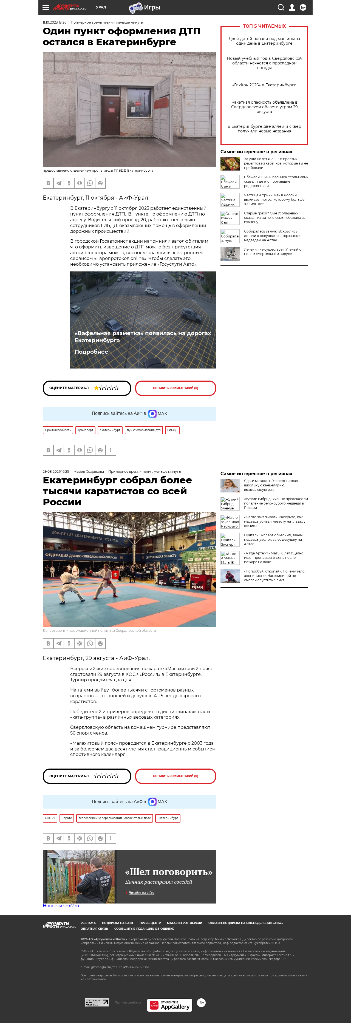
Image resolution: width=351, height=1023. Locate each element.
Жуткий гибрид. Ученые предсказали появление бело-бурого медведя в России (276, 503)
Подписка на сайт (117, 923)
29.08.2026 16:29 (56, 471)
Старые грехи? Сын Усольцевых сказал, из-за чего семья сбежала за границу (274, 217)
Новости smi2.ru (61, 905)
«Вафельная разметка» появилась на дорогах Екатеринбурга (143, 337)
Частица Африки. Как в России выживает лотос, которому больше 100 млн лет (274, 199)
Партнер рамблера (128, 1002)
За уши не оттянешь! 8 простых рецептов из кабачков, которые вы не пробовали (276, 163)
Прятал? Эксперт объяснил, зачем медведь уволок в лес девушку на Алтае (273, 539)
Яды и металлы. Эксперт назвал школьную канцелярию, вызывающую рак (271, 485)
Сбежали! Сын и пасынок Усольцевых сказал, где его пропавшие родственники (276, 181)
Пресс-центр (150, 923)
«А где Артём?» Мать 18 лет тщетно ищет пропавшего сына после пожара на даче (274, 557)
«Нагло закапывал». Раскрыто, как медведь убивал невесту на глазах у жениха (274, 521)
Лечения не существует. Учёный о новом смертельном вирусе (272, 251)
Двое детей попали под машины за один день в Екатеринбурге (264, 41)
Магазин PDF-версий (184, 923)
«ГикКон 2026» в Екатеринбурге (264, 85)
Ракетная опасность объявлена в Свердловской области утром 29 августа (264, 107)
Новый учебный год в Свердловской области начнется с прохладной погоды (264, 63)
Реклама (88, 923)
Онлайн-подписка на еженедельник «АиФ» (245, 923)
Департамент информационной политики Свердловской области (99, 630)
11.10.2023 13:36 (54, 22)
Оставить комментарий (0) (175, 388)
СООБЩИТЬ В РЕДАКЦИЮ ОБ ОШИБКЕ (144, 929)
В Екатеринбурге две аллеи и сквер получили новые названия (264, 129)
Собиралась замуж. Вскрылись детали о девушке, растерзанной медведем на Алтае (272, 235)
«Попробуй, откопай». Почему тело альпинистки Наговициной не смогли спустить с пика (274, 575)
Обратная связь (94, 929)
